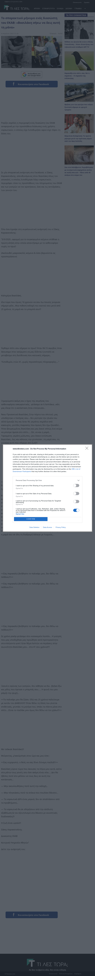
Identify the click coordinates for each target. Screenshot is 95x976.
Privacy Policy (61, 527)
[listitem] (47, 480)
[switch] (76, 485)
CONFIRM (31, 519)
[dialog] (47, 488)
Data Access (47, 527)
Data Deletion (34, 527)
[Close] (87, 449)
